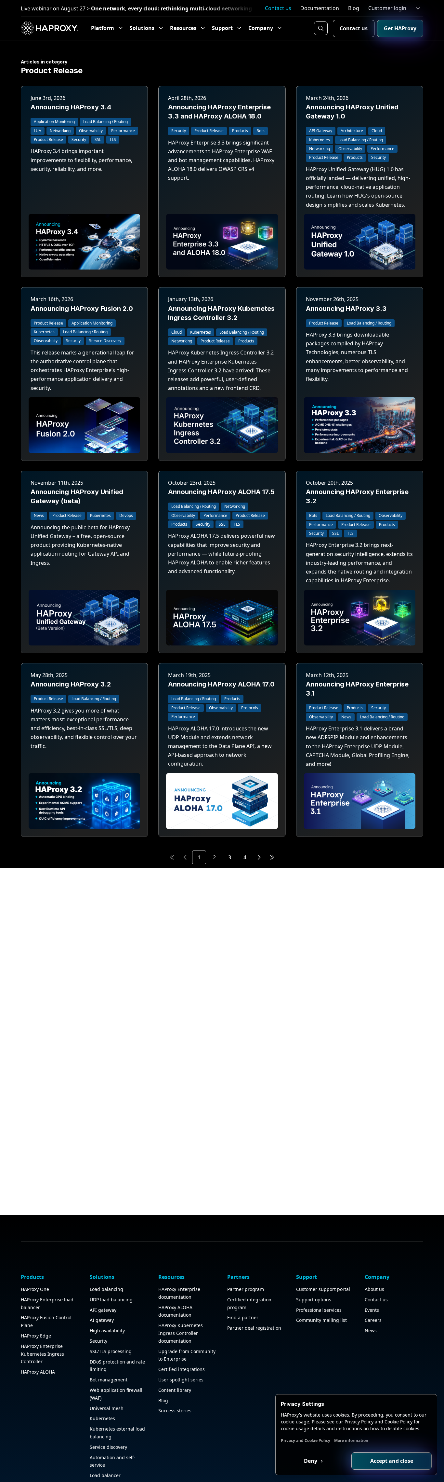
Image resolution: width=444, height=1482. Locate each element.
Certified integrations (181, 1369)
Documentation (319, 8)
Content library (174, 1390)
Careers (373, 1320)
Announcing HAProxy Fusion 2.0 (82, 308)
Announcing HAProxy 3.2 (71, 684)
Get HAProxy (400, 28)
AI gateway (102, 1320)
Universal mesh (107, 1408)
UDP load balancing (111, 1299)
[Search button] (321, 28)
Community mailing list (321, 1320)
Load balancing (106, 1289)
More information (351, 1440)
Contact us (278, 8)
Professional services (319, 1310)
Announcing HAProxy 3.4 (71, 107)
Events (372, 1310)
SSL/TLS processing (111, 1351)
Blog (353, 8)
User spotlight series (180, 1380)
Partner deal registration (254, 1328)
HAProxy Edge (36, 1336)
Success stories (174, 1410)
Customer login (387, 8)
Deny (311, 1460)
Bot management (108, 1380)
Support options (313, 1299)
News (371, 1330)
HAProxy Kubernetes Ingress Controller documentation (180, 1333)
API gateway (103, 1310)
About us (374, 1289)
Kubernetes (102, 1418)
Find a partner (242, 1317)
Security (98, 1341)
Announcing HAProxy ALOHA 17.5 (221, 492)
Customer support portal (323, 1289)
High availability (107, 1330)
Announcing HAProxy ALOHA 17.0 (221, 684)
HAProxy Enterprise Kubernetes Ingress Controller (42, 1354)
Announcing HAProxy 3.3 (346, 308)
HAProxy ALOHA (38, 1372)
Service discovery (108, 1447)
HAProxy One (35, 1289)
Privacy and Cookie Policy (305, 1440)
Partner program (245, 1289)
